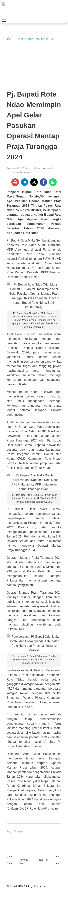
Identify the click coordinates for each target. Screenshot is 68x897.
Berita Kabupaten (22, 172)
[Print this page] (15, 182)
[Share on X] (34, 182)
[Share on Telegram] (24, 182)
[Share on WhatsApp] (53, 182)
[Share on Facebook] (43, 182)
